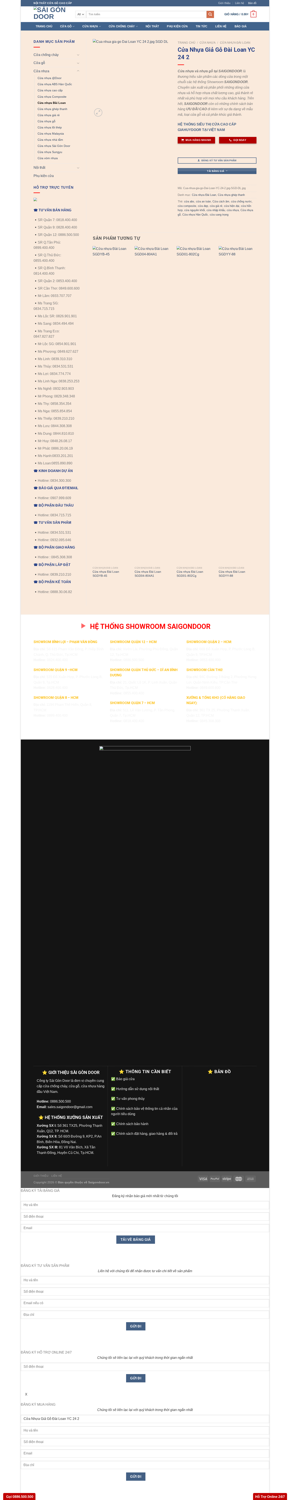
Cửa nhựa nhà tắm (50, 139)
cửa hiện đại (231, 206)
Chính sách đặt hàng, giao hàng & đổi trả (146, 1133)
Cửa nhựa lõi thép (50, 127)
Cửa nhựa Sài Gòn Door (54, 146)
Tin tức (201, 26)
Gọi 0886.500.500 (19, 1497)
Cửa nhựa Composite (52, 96)
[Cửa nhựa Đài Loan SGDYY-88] (237, 405)
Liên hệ (239, 3)
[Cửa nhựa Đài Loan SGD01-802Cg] (195, 405)
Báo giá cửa (125, 1079)
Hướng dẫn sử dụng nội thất (137, 1089)
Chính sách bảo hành (131, 1124)
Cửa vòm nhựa (48, 158)
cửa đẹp (203, 206)
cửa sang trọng (219, 214)
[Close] (25, 1256)
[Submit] (210, 14)
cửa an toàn (203, 201)
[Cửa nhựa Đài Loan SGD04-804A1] (153, 405)
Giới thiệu (224, 3)
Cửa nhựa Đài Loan (52, 102)
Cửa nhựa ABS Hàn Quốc (55, 84)
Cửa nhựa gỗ (46, 121)
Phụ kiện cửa (177, 26)
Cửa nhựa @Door (50, 78)
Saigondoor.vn (98, 1182)
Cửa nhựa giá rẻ (49, 115)
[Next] (256, 416)
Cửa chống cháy (122, 26)
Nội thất (152, 26)
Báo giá (241, 26)
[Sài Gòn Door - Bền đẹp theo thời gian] (51, 14)
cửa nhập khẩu (216, 210)
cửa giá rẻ (216, 206)
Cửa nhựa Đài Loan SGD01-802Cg (190, 573)
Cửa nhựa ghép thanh (52, 109)
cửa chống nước (241, 201)
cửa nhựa (233, 210)
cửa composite (187, 206)
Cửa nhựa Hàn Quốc (195, 214)
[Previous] (93, 416)
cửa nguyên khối (194, 210)
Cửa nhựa (90, 26)
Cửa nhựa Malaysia (51, 133)
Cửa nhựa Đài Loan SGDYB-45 (106, 573)
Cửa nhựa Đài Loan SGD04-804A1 (148, 573)
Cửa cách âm (221, 201)
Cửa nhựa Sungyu (50, 152)
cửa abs (189, 201)
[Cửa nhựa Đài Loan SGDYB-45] (111, 405)
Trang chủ (44, 26)
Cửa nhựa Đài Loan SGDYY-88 (232, 573)
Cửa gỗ (66, 26)
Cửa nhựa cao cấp (50, 90)
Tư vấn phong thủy (130, 1098)
